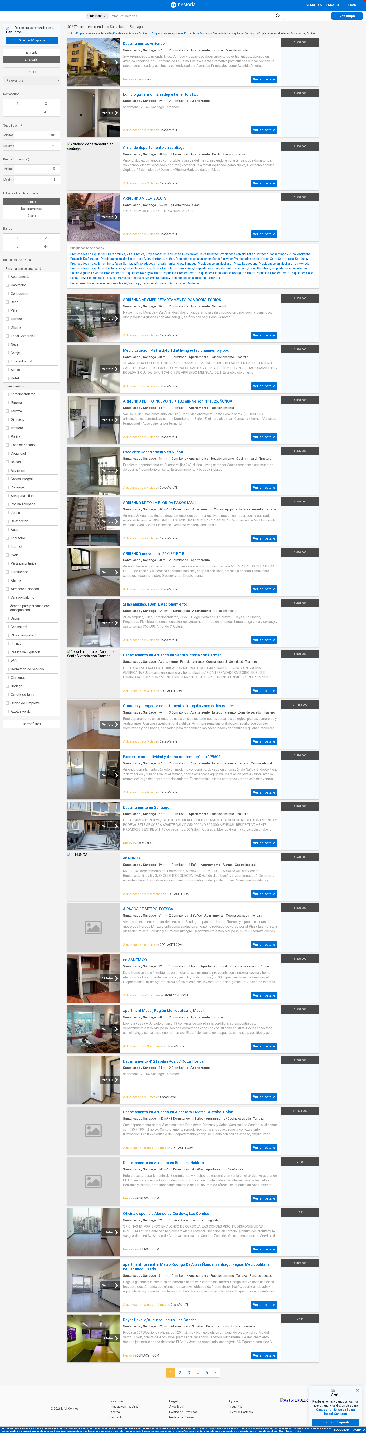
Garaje (15, 353)
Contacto (116, 1417)
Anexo (15, 370)
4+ (46, 112)
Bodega (16, 686)
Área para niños (22, 496)
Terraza (16, 411)
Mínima (9, 135)
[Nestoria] (183, 7)
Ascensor (18, 470)
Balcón (16, 462)
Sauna (15, 618)
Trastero (17, 428)
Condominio (19, 294)
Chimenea (18, 678)
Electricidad (19, 572)
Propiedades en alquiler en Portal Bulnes (97, 268)
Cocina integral (22, 479)
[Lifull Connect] (299, 1409)
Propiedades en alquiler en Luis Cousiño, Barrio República (232, 268)
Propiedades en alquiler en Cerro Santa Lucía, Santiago (270, 258)
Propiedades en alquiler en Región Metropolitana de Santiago (112, 33)
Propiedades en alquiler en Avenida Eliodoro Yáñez (159, 268)
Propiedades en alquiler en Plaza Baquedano (228, 263)
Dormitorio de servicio (27, 669)
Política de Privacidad (183, 1412)
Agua (14, 530)
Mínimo (9, 168)
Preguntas (236, 1406)
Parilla (15, 436)
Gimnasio (18, 420)
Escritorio (18, 538)
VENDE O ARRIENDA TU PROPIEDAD (331, 5)
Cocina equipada (23, 504)
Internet (16, 547)
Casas (32, 215)
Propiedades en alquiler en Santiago (234, 33)
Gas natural (19, 627)
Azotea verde (21, 712)
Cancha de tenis (22, 695)
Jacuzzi (16, 644)
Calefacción (19, 521)
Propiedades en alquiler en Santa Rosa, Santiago (102, 263)
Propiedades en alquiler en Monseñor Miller (204, 258)
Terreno (16, 319)
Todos (32, 201)
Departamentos (31, 208)
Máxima (8, 146)
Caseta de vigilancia (25, 652)
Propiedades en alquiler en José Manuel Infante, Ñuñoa (137, 258)
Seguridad (18, 453)
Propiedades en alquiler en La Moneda (284, 263)
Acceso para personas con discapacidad (30, 608)
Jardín (15, 513)
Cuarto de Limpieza (25, 703)
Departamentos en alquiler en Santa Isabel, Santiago (105, 283)
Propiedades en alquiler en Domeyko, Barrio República (140, 273)
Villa (14, 310)
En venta (32, 52)
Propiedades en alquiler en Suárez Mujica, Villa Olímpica (107, 254)
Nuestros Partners (241, 1412)
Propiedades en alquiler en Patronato (195, 277)
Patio (15, 555)
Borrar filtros (32, 724)
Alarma (16, 580)
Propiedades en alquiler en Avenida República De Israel (182, 254)
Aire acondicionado (25, 589)
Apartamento (20, 277)
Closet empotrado (24, 635)
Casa (14, 302)
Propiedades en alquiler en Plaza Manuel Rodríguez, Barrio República (223, 273)
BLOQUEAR (341, 1429)
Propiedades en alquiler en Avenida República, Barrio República (127, 277)
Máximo (8, 179)
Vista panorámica (23, 564)
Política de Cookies (181, 1417)
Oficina (16, 327)
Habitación (18, 285)
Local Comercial (23, 336)
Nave (14, 344)
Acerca (115, 1412)
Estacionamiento (23, 394)
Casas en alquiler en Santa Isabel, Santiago (170, 283)
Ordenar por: (32, 71)
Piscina (16, 403)
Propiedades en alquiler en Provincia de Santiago (181, 33)
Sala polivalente (22, 597)
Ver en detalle (264, 79)
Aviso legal (176, 1406)
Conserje (17, 487)
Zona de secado (23, 445)
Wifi (14, 661)
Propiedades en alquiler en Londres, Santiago (166, 263)
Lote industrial (21, 361)
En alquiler (32, 59)
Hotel (15, 378)
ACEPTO (359, 1429)
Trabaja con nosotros (124, 1406)
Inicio (70, 33)
